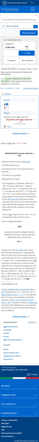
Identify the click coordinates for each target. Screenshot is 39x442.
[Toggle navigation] (32, 9)
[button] (26, 47)
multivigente (28, 60)
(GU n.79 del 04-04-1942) (10, 88)
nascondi (7, 93)
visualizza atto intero (30, 88)
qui (35, 19)
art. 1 (10, 126)
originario (12, 60)
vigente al (9, 43)
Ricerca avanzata (29, 33)
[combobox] (19, 26)
